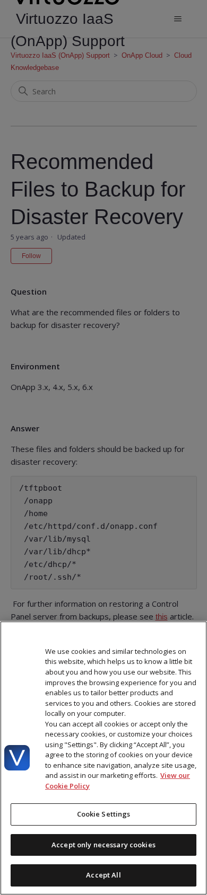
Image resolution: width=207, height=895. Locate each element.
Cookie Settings (104, 814)
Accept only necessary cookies (103, 844)
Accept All (103, 875)
